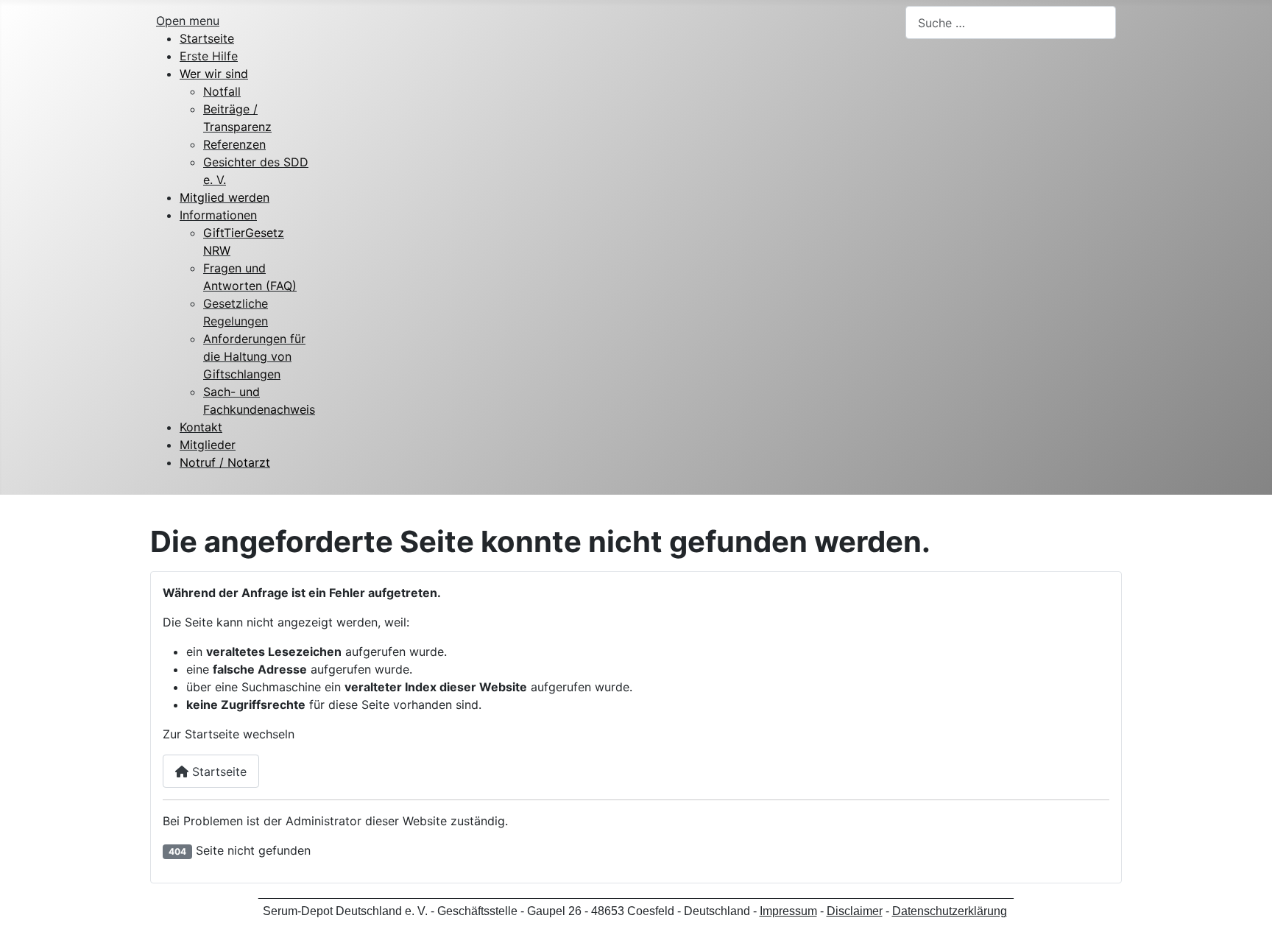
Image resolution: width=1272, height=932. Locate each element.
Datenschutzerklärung (949, 911)
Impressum (788, 911)
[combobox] (1010, 22)
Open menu (187, 20)
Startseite (217, 771)
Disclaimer (855, 911)
